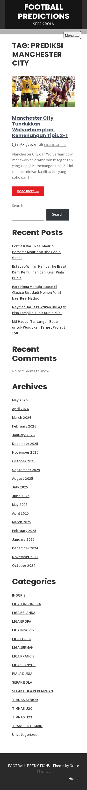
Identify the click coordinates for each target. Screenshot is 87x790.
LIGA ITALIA (21, 638)
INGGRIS (19, 595)
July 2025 (20, 487)
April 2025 (20, 513)
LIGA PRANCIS (23, 656)
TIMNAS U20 (22, 708)
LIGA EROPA (21, 621)
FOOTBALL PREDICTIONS (43, 11)
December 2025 (25, 443)
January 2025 (23, 539)
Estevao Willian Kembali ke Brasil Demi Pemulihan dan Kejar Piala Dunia (39, 272)
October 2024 (23, 565)
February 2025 (24, 530)
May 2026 (20, 400)
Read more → (28, 190)
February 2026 (24, 426)
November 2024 (25, 556)
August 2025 (22, 478)
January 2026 (23, 434)
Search (17, 205)
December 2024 (25, 548)
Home (74, 778)
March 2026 (21, 417)
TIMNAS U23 (22, 717)
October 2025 (23, 461)
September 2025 (26, 469)
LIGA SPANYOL (24, 664)
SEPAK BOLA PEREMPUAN (32, 691)
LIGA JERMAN (23, 647)
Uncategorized (24, 734)
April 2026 (20, 408)
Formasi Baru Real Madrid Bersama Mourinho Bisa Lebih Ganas (36, 252)
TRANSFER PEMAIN (27, 725)
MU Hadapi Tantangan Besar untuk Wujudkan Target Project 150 (38, 327)
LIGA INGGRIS (55, 144)
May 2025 (20, 504)
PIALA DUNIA (22, 673)
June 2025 (20, 495)
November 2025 (25, 452)
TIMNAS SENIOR (25, 699)
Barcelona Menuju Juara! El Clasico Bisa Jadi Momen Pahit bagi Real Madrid (36, 292)
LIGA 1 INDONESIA (26, 603)
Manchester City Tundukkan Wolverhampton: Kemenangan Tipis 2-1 (40, 127)
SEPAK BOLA (22, 682)
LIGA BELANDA (23, 612)
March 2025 (21, 521)
